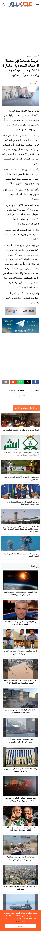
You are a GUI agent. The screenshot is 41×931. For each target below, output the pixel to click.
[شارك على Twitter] (28, 381)
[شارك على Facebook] (35, 381)
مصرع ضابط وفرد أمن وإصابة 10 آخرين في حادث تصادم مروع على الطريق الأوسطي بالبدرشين (20, 800)
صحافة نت (24, 396)
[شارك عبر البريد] (6, 381)
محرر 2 (36, 81)
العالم (29, 56)
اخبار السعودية (23, 390)
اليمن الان (11, 390)
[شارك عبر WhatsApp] (21, 381)
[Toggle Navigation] (38, 4)
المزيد (18, 921)
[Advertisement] (20, 30)
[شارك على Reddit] (13, 381)
